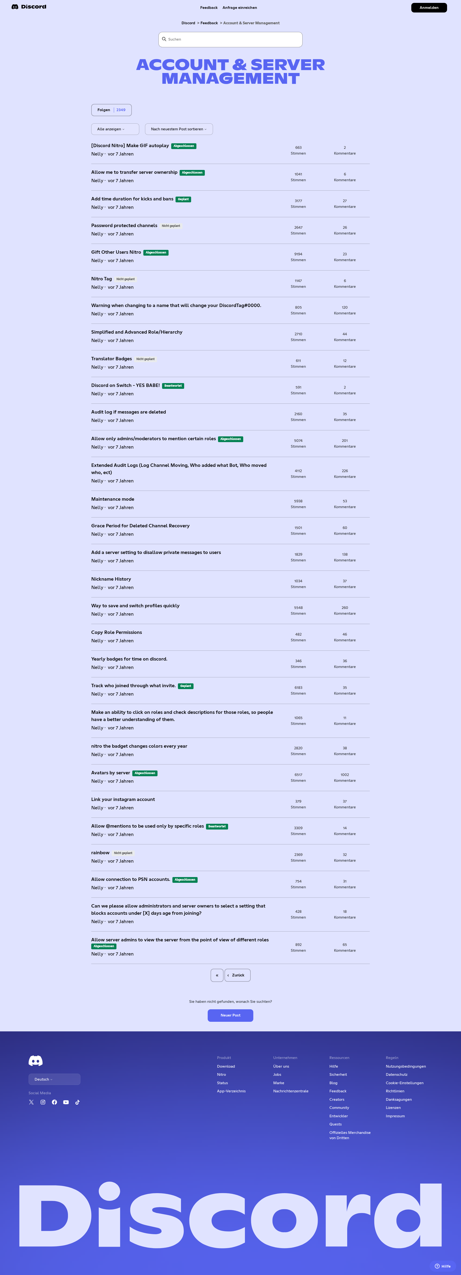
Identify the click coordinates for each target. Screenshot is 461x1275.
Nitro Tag (101, 279)
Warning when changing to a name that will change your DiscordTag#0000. (176, 305)
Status (222, 1083)
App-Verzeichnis (231, 1091)
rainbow (100, 852)
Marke (278, 1083)
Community (339, 1108)
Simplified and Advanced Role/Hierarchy (136, 332)
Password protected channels (124, 225)
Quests (335, 1124)
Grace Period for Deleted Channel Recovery (140, 525)
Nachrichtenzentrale (291, 1091)
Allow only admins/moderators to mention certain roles (153, 438)
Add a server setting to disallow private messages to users (156, 552)
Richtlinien (395, 1091)
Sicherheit (338, 1075)
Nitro (221, 1075)
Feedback (209, 8)
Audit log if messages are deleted (128, 412)
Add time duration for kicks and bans (132, 199)
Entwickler (338, 1116)
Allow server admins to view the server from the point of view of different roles (180, 940)
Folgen (103, 110)
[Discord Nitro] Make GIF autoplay (130, 145)
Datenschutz (396, 1075)
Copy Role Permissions (116, 632)
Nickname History (111, 579)
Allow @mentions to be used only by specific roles (147, 826)
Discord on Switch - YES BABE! (125, 385)
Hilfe (333, 1066)
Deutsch (42, 1079)
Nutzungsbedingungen (406, 1066)
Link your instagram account (123, 799)
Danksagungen (399, 1099)
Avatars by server (110, 772)
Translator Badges (111, 358)
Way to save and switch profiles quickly (135, 605)
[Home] (29, 8)
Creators (336, 1099)
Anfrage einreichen (240, 8)
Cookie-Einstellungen (405, 1083)
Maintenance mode (112, 499)
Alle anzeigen (109, 129)
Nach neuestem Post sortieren (177, 129)
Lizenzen (393, 1108)
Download (226, 1066)
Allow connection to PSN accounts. (130, 879)
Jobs (277, 1075)
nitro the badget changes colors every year (139, 746)
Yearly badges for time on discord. (129, 659)
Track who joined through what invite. (133, 685)
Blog (333, 1083)
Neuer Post (231, 1015)
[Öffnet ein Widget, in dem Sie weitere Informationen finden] (443, 1267)
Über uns (281, 1066)
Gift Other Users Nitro (116, 252)
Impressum (395, 1116)
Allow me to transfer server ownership (134, 172)
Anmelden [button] (429, 8)
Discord (188, 23)
